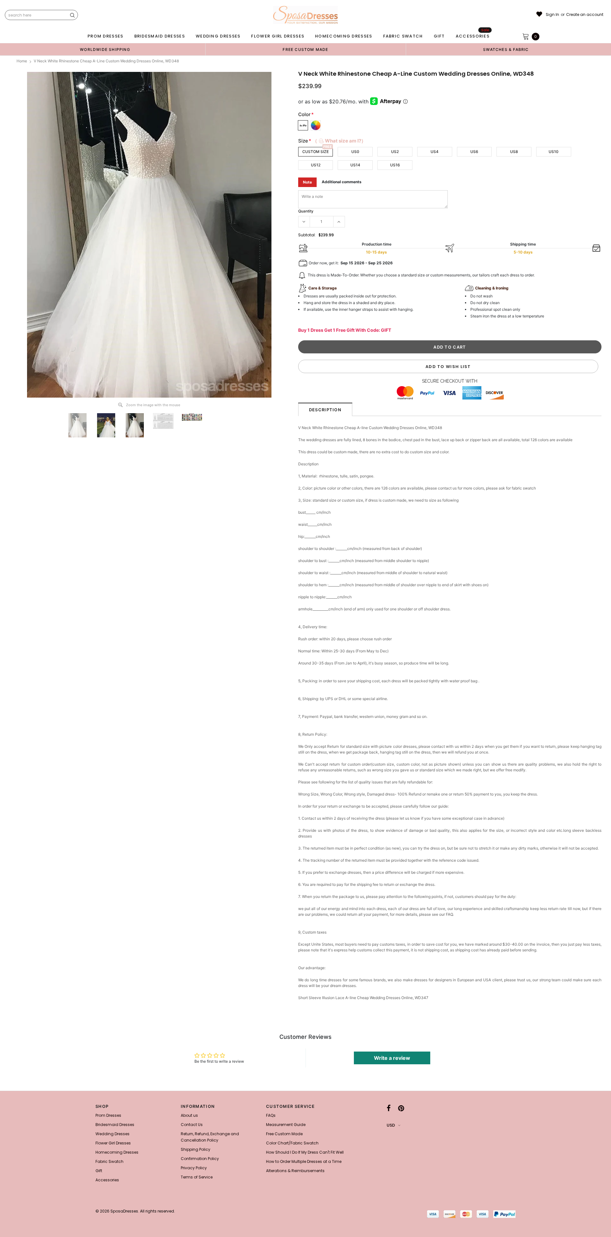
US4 (435, 151)
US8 (514, 151)
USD (391, 1125)
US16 (395, 165)
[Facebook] (389, 1108)
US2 (395, 151)
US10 (553, 151)
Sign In (552, 14)
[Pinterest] (401, 1108)
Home (22, 61)
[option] (105, 49)
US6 (474, 151)
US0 (355, 151)
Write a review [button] (392, 1058)
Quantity (305, 211)
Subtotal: (307, 235)
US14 (355, 165)
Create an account (584, 14)
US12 (315, 165)
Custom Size (315, 151)
